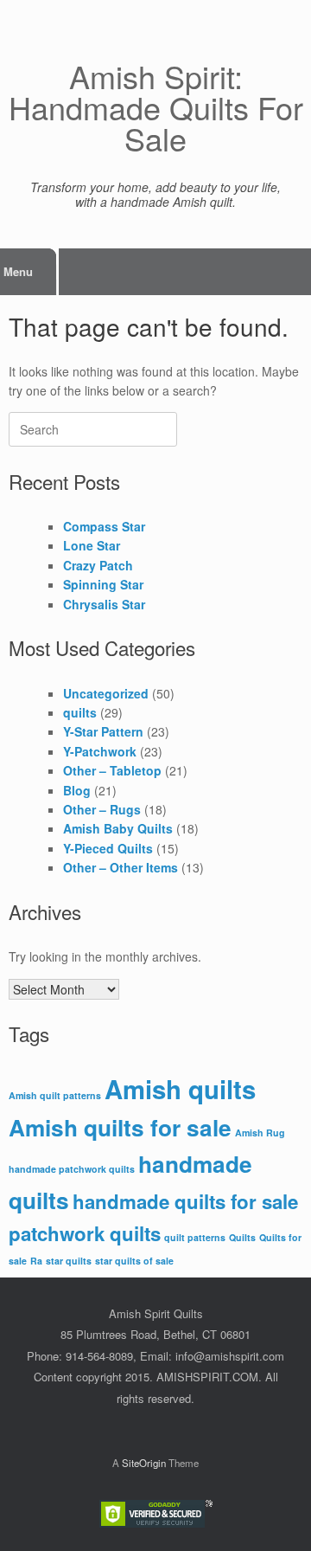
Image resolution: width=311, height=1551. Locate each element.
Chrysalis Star (104, 604)
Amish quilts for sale (120, 1127)
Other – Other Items (120, 867)
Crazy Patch (98, 565)
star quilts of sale (134, 1260)
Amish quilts (180, 1089)
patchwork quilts (85, 1233)
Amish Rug (260, 1132)
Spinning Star (103, 584)
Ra (36, 1260)
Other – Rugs (102, 809)
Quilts (242, 1237)
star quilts (69, 1260)
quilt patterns (194, 1237)
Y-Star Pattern (103, 731)
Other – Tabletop (112, 770)
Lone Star (91, 545)
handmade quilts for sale (185, 1201)
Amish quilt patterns (55, 1095)
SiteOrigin (144, 1463)
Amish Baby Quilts (118, 828)
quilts (80, 712)
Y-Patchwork (99, 751)
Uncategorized (106, 693)
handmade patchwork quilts (72, 1168)
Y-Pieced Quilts (108, 848)
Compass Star (104, 526)
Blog (77, 790)
